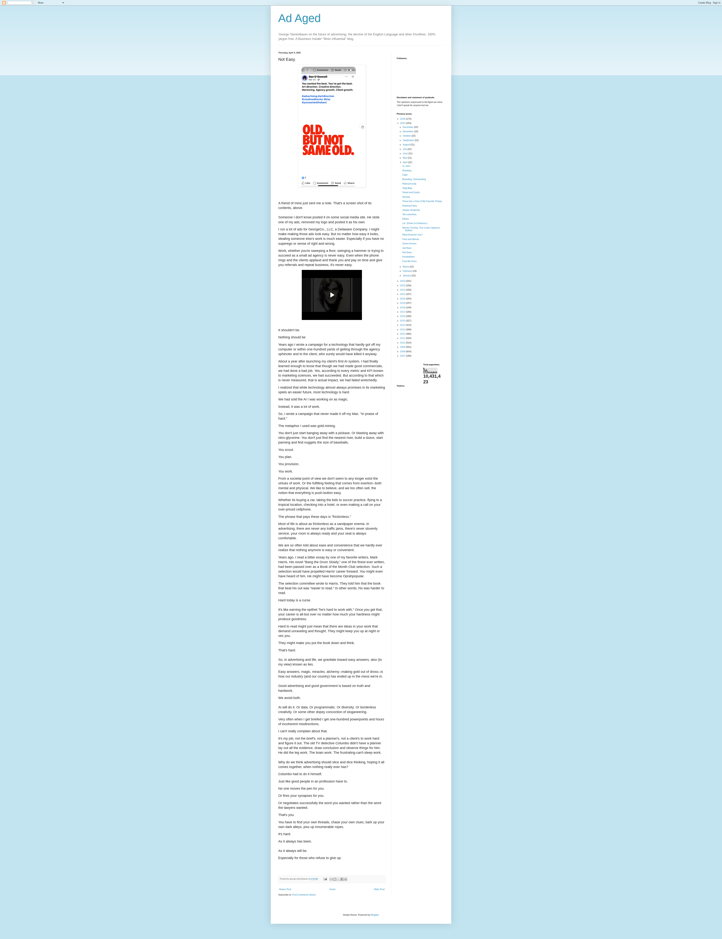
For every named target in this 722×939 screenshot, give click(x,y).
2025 (403, 123)
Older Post (379, 889)
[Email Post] (325, 879)
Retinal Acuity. (409, 183)
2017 (403, 312)
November (408, 131)
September (409, 140)
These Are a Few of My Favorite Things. (422, 201)
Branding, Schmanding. (414, 179)
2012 (403, 334)
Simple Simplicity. (411, 210)
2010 (403, 342)
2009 (403, 347)
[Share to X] (338, 879)
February (408, 271)
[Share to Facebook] (342, 879)
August (406, 144)
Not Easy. (407, 252)
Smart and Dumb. (411, 192)
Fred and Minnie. (411, 239)
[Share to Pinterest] (345, 879)
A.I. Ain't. (406, 166)
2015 (403, 320)
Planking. (407, 170)
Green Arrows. (409, 243)
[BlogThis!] (335, 879)
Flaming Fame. (410, 205)
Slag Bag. (407, 188)
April (405, 162)
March (406, 266)
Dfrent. (405, 219)
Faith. (405, 175)
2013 (403, 329)
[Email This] (331, 879)
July (405, 149)
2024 (403, 281)
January (407, 275)
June (405, 153)
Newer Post (285, 889)
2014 (403, 325)
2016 (403, 316)
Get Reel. (407, 248)
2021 (403, 294)
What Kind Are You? (412, 234)
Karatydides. (408, 256)
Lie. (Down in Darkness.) (415, 223)
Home (332, 889)
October (407, 135)
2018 (403, 307)
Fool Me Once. (409, 261)
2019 (403, 303)
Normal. (406, 197)
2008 (403, 351)
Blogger (375, 915)
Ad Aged (299, 18)
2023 (403, 285)
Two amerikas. (409, 214)
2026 (403, 119)
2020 (403, 298)
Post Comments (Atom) (304, 894)
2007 (403, 356)
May (405, 157)
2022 (403, 290)
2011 (403, 338)
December (408, 127)
